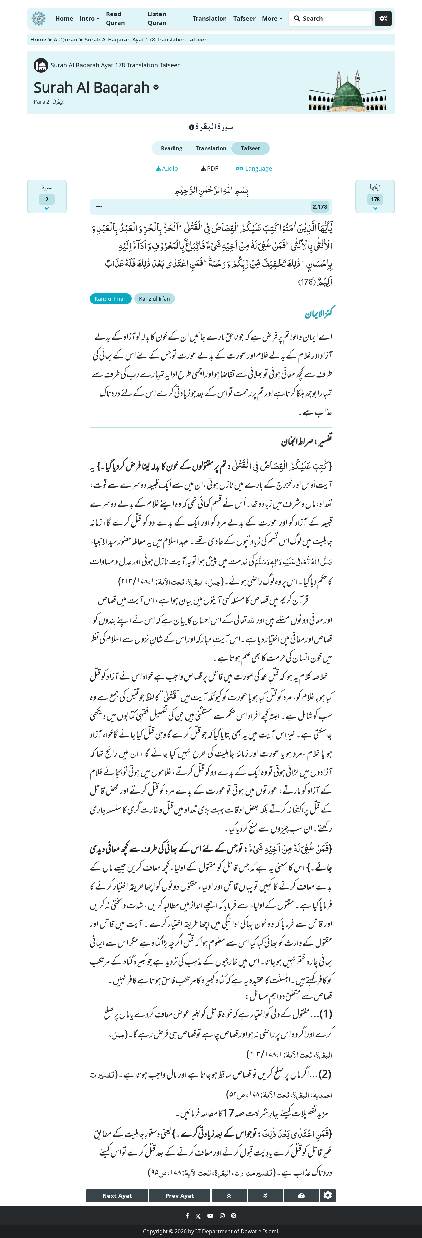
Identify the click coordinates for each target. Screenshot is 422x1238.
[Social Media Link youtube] (211, 1215)
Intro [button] (87, 18)
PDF (212, 168)
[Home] (38, 18)
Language (258, 168)
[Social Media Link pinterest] (233, 1215)
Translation (210, 18)
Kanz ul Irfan (154, 298)
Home (64, 18)
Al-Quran (65, 39)
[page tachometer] (301, 1195)
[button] (99, 207)
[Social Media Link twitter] (199, 1215)
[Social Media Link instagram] (223, 1215)
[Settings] (383, 18)
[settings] (327, 1195)
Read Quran (115, 18)
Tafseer (244, 18)
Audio (170, 168)
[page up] (229, 1195)
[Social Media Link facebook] (188, 1215)
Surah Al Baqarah (92, 87)
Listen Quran (157, 18)
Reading (171, 148)
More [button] (270, 18)
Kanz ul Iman (111, 298)
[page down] (265, 1195)
